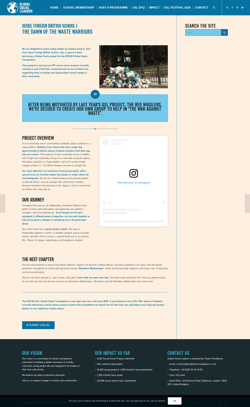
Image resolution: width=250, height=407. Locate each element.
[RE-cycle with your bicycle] (247, 203)
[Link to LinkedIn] (242, 7)
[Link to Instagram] (237, 7)
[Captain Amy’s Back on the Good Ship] (2, 203)
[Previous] (107, 67)
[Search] (214, 7)
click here (180, 375)
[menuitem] (54, 7)
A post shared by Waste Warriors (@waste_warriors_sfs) (133, 221)
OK (174, 401)
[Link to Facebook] (232, 7)
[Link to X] (227, 7)
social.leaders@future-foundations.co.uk (196, 364)
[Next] (160, 67)
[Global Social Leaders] (20, 7)
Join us (25, 380)
